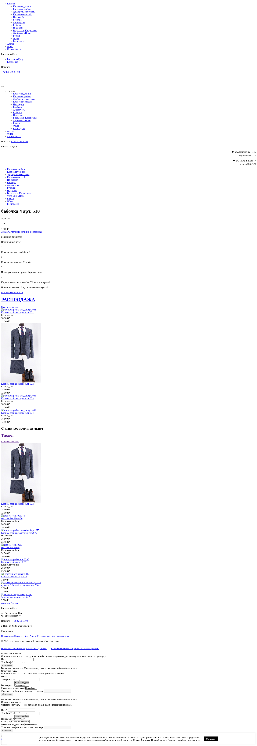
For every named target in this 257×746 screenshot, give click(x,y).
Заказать (5, 232)
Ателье (10, 43)
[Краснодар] (22, 685)
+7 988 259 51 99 (19, 141)
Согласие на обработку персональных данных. (75, 648)
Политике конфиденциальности (184, 740)
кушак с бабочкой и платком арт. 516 (20, 585)
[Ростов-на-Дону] (22, 682)
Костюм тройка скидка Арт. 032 (17, 384)
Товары (7, 435)
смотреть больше (9, 603)
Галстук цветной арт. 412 (14, 576)
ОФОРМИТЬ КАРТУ (12, 292)
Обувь (16, 38)
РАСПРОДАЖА (18, 299)
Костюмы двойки (22, 6)
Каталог (11, 3)
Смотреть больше (10, 307)
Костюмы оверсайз (22, 14)
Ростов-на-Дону (15, 59)
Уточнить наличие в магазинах (26, 232)
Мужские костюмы (47, 636)
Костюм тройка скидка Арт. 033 (17, 398)
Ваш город (7, 685)
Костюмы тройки (22, 9)
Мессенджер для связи (12, 688)
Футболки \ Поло (21, 33)
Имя (3, 659)
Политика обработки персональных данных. (24, 648)
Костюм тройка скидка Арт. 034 (17, 413)
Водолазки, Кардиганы (25, 30)
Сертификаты (14, 49)
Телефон (5, 662)
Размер (5, 721)
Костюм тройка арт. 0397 (13, 562)
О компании (7, 636)
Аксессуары (19, 22)
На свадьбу (18, 17)
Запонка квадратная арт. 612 (15, 597)
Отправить (7, 665)
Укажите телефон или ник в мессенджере (22, 691)
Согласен (210, 739)
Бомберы (17, 19)
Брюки (16, 35)
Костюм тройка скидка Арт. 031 (17, 312)
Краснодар (12, 62)
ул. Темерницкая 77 (16, 80)
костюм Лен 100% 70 (11, 518)
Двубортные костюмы (24, 11)
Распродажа (19, 41)
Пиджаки (18, 27)
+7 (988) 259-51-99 (10, 72)
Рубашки (17, 25)
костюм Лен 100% (10, 547)
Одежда (18, 636)
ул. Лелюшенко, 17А (17, 75)
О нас (10, 46)
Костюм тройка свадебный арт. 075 (19, 533)
